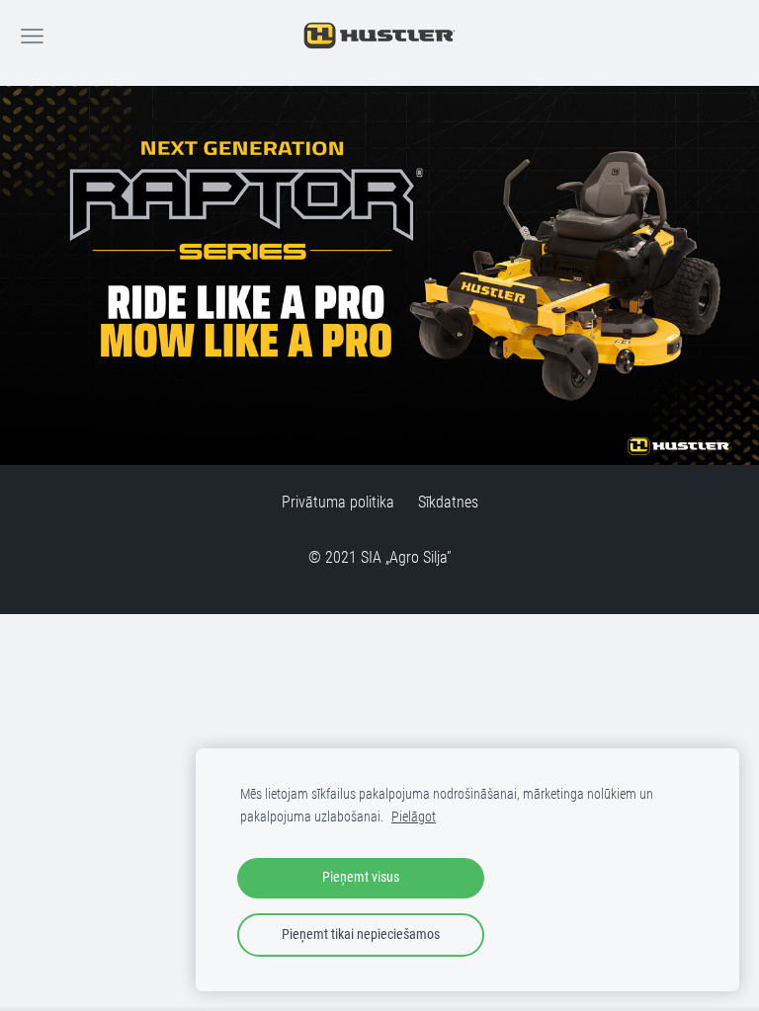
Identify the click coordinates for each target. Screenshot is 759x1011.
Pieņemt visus (360, 877)
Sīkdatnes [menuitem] (448, 502)
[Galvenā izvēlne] (32, 36)
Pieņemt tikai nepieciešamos (361, 934)
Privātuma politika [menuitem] (338, 502)
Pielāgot (413, 817)
